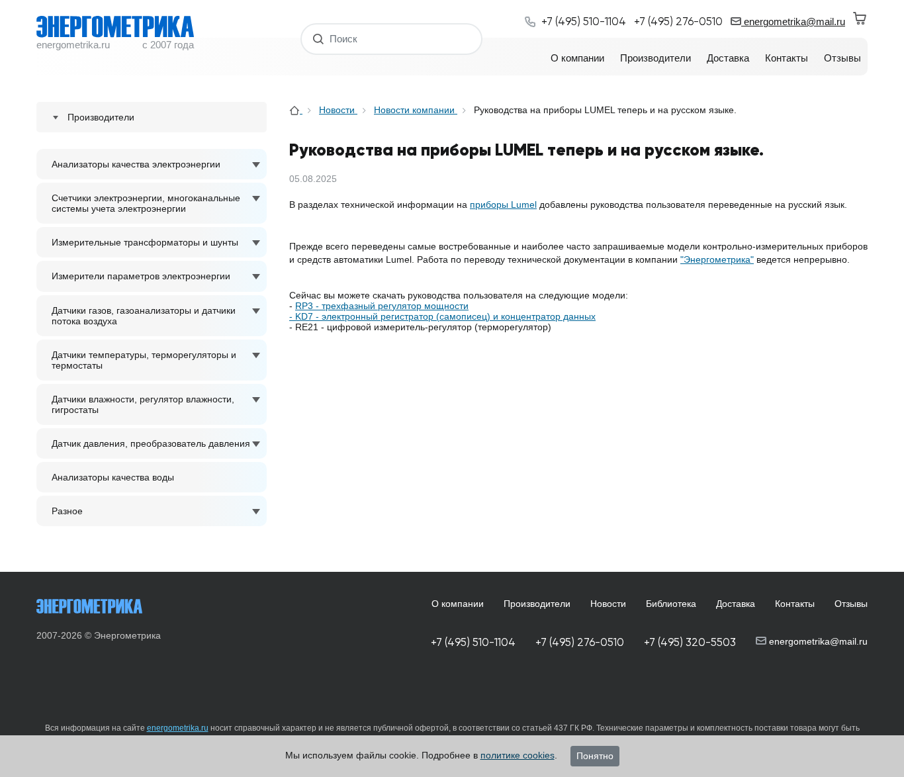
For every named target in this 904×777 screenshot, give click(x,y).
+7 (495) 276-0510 (579, 642)
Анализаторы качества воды (113, 477)
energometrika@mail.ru (793, 21)
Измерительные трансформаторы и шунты (145, 242)
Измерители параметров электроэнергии (141, 276)
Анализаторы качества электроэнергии (136, 164)
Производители (537, 603)
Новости (338, 110)
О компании (457, 603)
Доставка (735, 603)
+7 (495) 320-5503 (690, 642)
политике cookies (517, 755)
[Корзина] (860, 18)
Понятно (594, 756)
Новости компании (415, 110)
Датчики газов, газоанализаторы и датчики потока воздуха (144, 315)
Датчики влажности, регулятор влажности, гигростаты (143, 404)
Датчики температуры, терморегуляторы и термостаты (144, 360)
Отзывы (851, 603)
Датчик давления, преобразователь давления (151, 443)
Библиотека (671, 603)
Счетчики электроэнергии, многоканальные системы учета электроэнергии (146, 203)
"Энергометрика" (717, 259)
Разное (67, 511)
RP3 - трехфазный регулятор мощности (382, 305)
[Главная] (295, 110)
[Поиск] (318, 38)
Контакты (795, 603)
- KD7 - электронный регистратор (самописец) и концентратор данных (442, 316)
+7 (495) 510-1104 (473, 642)
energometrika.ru (177, 728)
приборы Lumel (503, 204)
